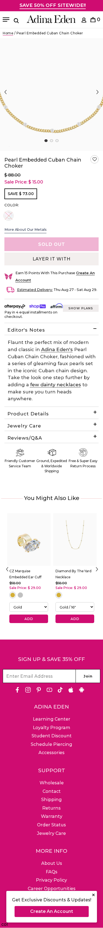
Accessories (51, 752)
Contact (52, 791)
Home (8, 33)
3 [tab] (57, 140)
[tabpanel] (51, 94)
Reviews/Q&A (24, 438)
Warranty (51, 816)
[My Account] (84, 21)
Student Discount (52, 735)
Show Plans (80, 308)
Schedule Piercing (51, 744)
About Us (51, 863)
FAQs (51, 871)
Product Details (28, 413)
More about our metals (25, 229)
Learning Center (51, 719)
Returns (51, 808)
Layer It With (52, 259)
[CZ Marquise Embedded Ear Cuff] (29, 539)
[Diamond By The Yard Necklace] (75, 539)
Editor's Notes (26, 330)
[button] (94, 159)
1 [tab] (46, 140)
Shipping (51, 799)
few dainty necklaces (55, 384)
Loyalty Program (51, 727)
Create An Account (51, 911)
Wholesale (52, 782)
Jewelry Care (24, 426)
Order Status (51, 824)
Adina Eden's (57, 349)
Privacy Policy (51, 880)
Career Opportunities (52, 888)
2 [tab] (51, 140)
